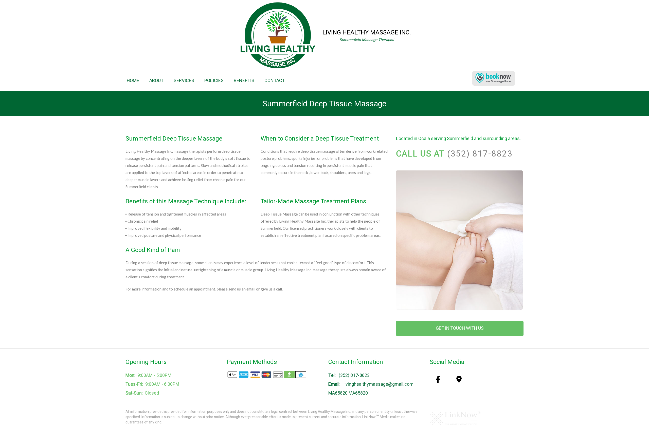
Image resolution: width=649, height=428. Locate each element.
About (156, 80)
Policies (214, 80)
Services (184, 80)
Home (133, 80)
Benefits (244, 80)
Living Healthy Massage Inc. (366, 32)
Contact (274, 80)
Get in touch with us (460, 328)
